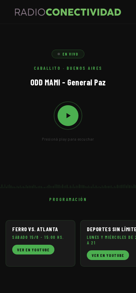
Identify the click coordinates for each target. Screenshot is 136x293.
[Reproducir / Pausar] (68, 115)
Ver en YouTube (33, 249)
